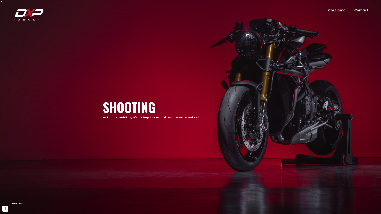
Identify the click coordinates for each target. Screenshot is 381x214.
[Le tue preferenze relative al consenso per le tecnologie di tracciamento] (5, 209)
